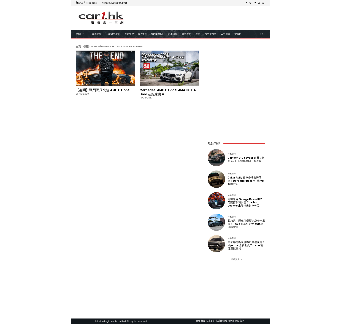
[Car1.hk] (101, 18)
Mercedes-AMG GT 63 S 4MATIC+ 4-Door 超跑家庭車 (168, 92)
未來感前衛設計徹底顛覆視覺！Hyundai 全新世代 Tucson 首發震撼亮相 (246, 245)
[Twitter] (263, 3)
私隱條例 (220, 320)
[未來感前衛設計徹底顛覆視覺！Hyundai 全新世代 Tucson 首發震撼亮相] (216, 243)
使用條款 (229, 320)
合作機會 (200, 320)
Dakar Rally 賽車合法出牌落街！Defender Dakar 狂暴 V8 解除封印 (246, 181)
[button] (261, 34)
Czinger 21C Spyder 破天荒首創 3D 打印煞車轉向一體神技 (246, 159)
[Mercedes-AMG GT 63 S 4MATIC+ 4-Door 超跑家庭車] (169, 68)
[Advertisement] (236, 115)
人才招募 (210, 320)
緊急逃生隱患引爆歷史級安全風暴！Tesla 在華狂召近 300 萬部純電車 (246, 224)
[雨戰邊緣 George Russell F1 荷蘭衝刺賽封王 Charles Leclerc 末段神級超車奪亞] (216, 200)
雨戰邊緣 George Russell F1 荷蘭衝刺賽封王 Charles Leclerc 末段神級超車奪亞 (245, 202)
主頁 (78, 46)
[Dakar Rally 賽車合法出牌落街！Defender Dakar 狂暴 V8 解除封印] (216, 179)
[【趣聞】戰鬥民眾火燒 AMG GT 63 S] (105, 68)
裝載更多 (235, 259)
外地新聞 (232, 154)
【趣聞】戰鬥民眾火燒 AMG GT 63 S (103, 90)
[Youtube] (255, 3)
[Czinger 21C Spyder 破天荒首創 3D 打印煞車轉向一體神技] (216, 157)
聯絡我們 (239, 320)
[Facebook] (246, 3)
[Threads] (259, 3)
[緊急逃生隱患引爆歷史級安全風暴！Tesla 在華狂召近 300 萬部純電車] (216, 222)
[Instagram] (250, 3)
